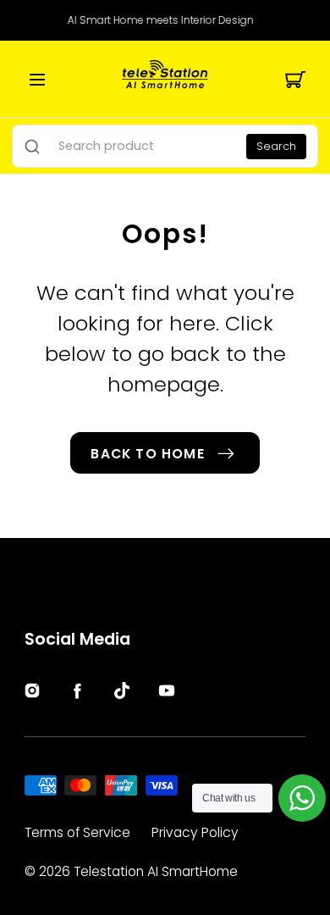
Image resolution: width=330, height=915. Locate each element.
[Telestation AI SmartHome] (165, 79)
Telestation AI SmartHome (156, 871)
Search (276, 146)
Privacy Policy (195, 832)
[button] (37, 79)
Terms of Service (77, 832)
